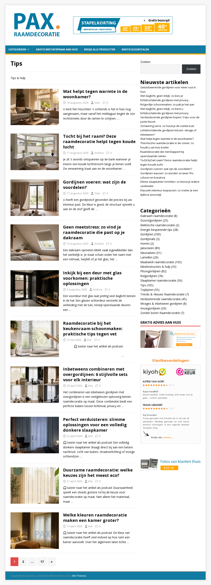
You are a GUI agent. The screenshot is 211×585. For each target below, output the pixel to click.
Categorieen (17, 49)
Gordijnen (146, 234)
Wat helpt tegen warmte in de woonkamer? (95, 94)
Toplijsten (147, 290)
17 (42, 562)
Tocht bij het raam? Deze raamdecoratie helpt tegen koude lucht (99, 141)
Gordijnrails (147, 239)
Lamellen (146, 257)
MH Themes (79, 576)
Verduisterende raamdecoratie (160, 299)
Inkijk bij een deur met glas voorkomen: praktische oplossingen (92, 278)
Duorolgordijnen (151, 220)
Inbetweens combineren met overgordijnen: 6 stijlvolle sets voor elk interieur (95, 374)
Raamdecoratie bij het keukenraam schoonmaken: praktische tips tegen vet (93, 328)
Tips (143, 285)
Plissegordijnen (150, 271)
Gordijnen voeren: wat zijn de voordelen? (94, 184)
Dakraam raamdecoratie (156, 216)
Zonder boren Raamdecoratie (160, 313)
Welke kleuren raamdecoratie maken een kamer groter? (95, 517)
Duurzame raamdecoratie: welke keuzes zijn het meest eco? (98, 472)
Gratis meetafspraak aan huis (57, 49)
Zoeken (145, 62)
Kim (89, 340)
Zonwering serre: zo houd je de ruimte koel (167, 126)
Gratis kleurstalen (135, 49)
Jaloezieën (147, 248)
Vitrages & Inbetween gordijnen (161, 304)
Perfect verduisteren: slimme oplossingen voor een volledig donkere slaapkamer (95, 425)
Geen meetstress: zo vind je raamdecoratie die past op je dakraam (94, 232)
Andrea (99, 153)
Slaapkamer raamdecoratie (158, 280)
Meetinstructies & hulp (155, 267)
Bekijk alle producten (99, 49)
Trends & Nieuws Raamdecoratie (162, 294)
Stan (97, 102)
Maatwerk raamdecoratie (157, 262)
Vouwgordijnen (150, 308)
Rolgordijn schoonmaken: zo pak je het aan (167, 104)
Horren (145, 243)
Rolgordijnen (148, 276)
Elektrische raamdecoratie (157, 225)
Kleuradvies (148, 253)
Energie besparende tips (156, 230)
